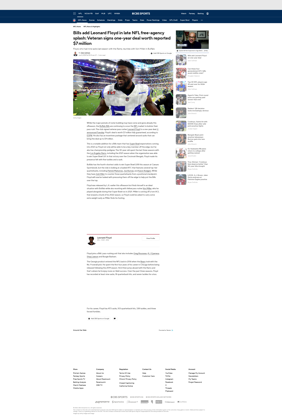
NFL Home (77, 27)
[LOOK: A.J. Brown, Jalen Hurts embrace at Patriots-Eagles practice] (181, 179)
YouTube (168, 373)
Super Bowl (135, 144)
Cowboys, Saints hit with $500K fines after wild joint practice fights (197, 124)
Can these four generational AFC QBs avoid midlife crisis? (197, 71)
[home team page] (95, 215)
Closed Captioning (126, 383)
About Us (100, 373)
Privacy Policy (124, 376)
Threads (168, 388)
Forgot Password (195, 382)
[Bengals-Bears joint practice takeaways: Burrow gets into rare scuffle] (181, 139)
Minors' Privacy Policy (127, 379)
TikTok (167, 376)
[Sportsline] (118, 401)
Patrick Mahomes (115, 171)
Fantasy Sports (79, 376)
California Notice (126, 386)
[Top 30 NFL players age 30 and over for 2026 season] (181, 86)
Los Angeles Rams (98, 153)
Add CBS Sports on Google (162, 53)
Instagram (169, 379)
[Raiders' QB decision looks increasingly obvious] (181, 112)
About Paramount (103, 379)
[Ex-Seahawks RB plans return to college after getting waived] (181, 153)
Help (144, 373)
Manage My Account (196, 373)
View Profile (150, 209)
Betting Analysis (79, 382)
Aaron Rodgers (144, 171)
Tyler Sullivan (85, 53)
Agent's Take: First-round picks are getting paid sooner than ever (198, 97)
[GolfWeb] (182, 402)
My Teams (192, 379)
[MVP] (159, 401)
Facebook (169, 382)
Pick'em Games (79, 373)
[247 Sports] (102, 401)
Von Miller (147, 188)
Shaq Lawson (92, 227)
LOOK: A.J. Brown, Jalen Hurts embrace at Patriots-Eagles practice (198, 177)
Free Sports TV (79, 379)
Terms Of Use (124, 373)
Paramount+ (101, 382)
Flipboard (169, 391)
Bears (142, 232)
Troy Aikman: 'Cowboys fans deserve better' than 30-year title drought (198, 164)
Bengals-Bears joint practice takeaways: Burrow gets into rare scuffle (196, 138)
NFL (136, 126)
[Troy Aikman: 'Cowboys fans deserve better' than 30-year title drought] (181, 166)
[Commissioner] (147, 401)
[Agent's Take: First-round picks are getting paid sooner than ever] (181, 99)
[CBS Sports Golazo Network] (158, 397)
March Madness (79, 385)
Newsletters (193, 376)
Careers (99, 376)
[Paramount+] (132, 401)
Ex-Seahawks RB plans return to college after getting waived (197, 151)
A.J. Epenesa (153, 224)
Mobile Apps (78, 388)
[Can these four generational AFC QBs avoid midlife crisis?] (181, 73)
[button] (202, 20)
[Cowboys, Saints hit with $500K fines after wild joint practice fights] (181, 126)
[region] (192, 39)
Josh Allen (100, 174)
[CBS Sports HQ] (136, 397)
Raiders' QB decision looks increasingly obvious (198, 109)
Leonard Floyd (133, 129)
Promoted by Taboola (165, 271)
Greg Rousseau (140, 224)
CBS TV (99, 385)
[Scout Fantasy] (170, 402)
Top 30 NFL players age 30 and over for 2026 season (197, 84)
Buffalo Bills (104, 126)
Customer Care (148, 376)
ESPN (89, 135)
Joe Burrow (129, 171)
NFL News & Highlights (91, 27)
